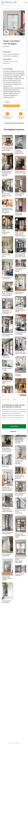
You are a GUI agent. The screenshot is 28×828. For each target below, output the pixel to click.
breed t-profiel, (7, 54)
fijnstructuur (6, 63)
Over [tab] (23, 399)
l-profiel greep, (7, 56)
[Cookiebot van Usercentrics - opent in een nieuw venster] (19, 395)
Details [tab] (14, 399)
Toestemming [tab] (5, 399)
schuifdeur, (6, 61)
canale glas (14, 56)
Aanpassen (13, 431)
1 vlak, (11, 61)
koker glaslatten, (16, 54)
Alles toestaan (14, 426)
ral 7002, (15, 61)
